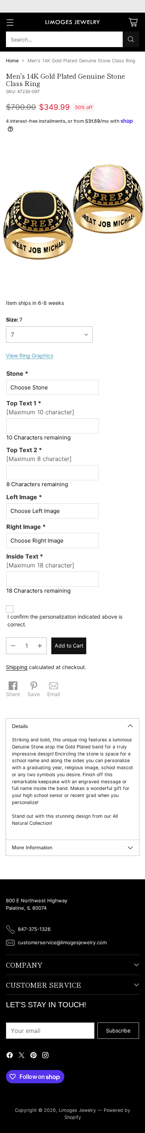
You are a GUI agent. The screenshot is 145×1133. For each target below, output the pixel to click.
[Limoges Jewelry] (72, 22)
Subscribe (118, 1030)
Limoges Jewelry (77, 1110)
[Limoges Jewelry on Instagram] (45, 1056)
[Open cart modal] (133, 22)
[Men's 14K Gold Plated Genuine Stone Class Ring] (72, 214)
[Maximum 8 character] (39, 454)
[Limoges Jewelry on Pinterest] (33, 1056)
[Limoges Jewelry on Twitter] (21, 1056)
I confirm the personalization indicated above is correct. (64, 620)
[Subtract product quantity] (13, 646)
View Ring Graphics (29, 355)
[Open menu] (9, 22)
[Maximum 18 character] (40, 561)
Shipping (17, 667)
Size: (14, 319)
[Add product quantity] (39, 646)
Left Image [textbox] (24, 497)
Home (12, 60)
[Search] (131, 39)
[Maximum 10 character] (40, 407)
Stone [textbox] (17, 373)
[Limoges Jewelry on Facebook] (9, 1056)
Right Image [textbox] (26, 526)
